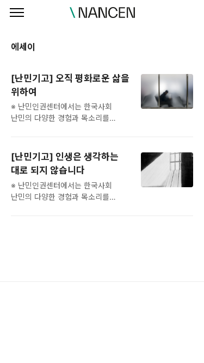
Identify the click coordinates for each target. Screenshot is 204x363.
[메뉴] (17, 13)
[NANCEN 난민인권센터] (102, 12)
